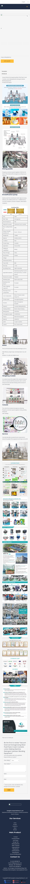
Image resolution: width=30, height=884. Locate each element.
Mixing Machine (8, 57)
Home (15, 823)
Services (15, 829)
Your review (7, 764)
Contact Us (15, 826)
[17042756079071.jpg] (15, 28)
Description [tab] (4, 71)
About (15, 828)
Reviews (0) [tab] (4, 73)
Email (5, 779)
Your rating (7, 760)
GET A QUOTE (7, 61)
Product (15, 824)
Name (5, 773)
